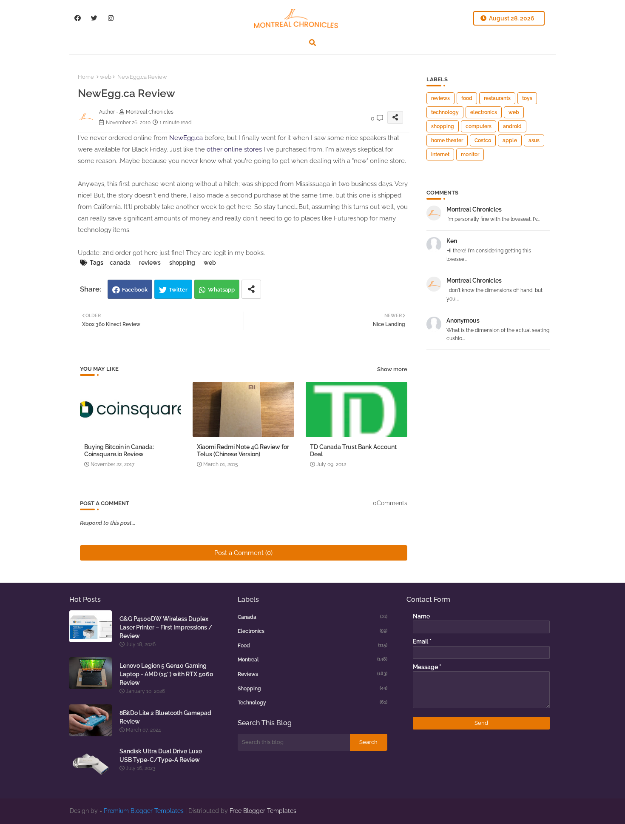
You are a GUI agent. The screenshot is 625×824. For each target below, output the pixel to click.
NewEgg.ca (186, 138)
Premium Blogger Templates (144, 810)
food (466, 98)
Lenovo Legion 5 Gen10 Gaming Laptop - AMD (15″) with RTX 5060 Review (166, 674)
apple (510, 140)
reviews (150, 262)
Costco (482, 140)
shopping (182, 262)
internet (440, 154)
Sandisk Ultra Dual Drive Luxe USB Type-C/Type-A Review (160, 755)
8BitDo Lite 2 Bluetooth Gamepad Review (165, 717)
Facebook (135, 289)
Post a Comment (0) (243, 553)
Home (86, 77)
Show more (392, 369)
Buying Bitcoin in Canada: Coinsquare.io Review (119, 450)
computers (478, 126)
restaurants (497, 98)
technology (445, 112)
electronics (483, 112)
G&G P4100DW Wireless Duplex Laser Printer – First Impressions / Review (165, 627)
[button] (312, 42)
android (512, 126)
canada (120, 262)
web (105, 77)
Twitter (178, 289)
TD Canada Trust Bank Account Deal (353, 450)
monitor (470, 154)
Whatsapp (221, 289)
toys (527, 98)
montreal (312, 659)
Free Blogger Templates (263, 810)
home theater (447, 140)
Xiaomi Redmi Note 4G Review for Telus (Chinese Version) (243, 450)
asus (534, 140)
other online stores (234, 149)
